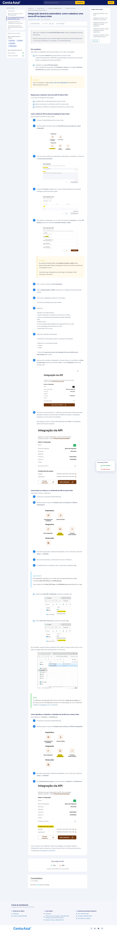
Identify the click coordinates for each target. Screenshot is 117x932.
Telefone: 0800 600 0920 (20, 916)
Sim (54, 865)
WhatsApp (16, 913)
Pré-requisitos (11, 11)
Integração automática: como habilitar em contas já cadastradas (100, 24)
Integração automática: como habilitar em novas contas (100, 18)
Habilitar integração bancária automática (37, 10)
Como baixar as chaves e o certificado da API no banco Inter (15, 22)
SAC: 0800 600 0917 (83, 913)
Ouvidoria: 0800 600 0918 (85, 916)
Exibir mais (95, 41)
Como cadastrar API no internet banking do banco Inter (16, 18)
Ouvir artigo (61, 23)
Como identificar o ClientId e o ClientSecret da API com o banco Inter (15, 27)
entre (38, 885)
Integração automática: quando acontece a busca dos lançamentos (101, 30)
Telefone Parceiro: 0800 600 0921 (55, 920)
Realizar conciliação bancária (54, 8)
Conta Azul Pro (40, 8)
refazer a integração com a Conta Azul (46, 705)
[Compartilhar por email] (50, 24)
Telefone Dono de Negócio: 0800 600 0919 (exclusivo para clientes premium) (57, 916)
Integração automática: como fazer (100, 14)
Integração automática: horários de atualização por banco (101, 35)
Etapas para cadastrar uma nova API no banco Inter (15, 14)
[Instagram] (102, 928)
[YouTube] (98, 928)
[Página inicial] (12, 2)
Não (63, 865)
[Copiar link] (53, 24)
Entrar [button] (111, 2)
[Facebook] (91, 928)
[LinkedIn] (94, 928)
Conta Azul (30, 8)
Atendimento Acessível (84, 918)
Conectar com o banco (71, 8)
